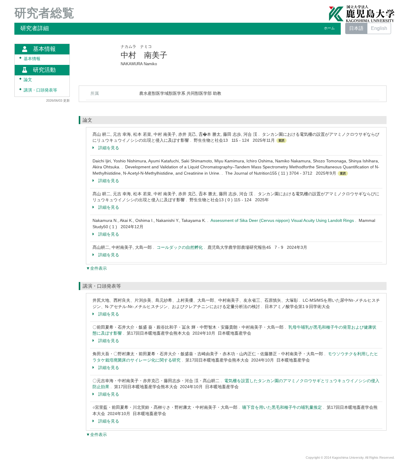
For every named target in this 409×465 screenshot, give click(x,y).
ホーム (329, 28)
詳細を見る (108, 147)
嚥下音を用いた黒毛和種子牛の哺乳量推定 (282, 407)
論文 (28, 79)
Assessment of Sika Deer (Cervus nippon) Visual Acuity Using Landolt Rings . (284, 220)
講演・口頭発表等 (40, 90)
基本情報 (32, 59)
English (379, 28)
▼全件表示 (96, 268)
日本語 (356, 28)
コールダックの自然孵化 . (182, 247)
